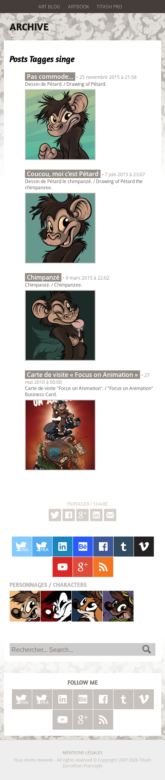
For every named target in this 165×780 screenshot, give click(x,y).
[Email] (110, 515)
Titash (25, 606)
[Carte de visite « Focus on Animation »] (60, 472)
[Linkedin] (96, 515)
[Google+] (82, 515)
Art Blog (49, 6)
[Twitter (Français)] (42, 547)
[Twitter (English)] (22, 547)
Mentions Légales (82, 752)
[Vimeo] (144, 547)
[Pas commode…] (60, 162)
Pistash (56, 606)
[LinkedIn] (63, 547)
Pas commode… (50, 76)
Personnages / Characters (48, 584)
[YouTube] (63, 567)
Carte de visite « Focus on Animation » (82, 374)
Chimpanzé (43, 277)
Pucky (87, 606)
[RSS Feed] (103, 567)
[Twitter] (55, 515)
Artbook (78, 6)
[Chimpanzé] (60, 363)
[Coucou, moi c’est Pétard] (60, 265)
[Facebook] (69, 515)
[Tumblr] (124, 547)
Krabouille (118, 606)
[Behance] (83, 547)
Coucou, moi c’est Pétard (63, 174)
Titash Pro (109, 6)
